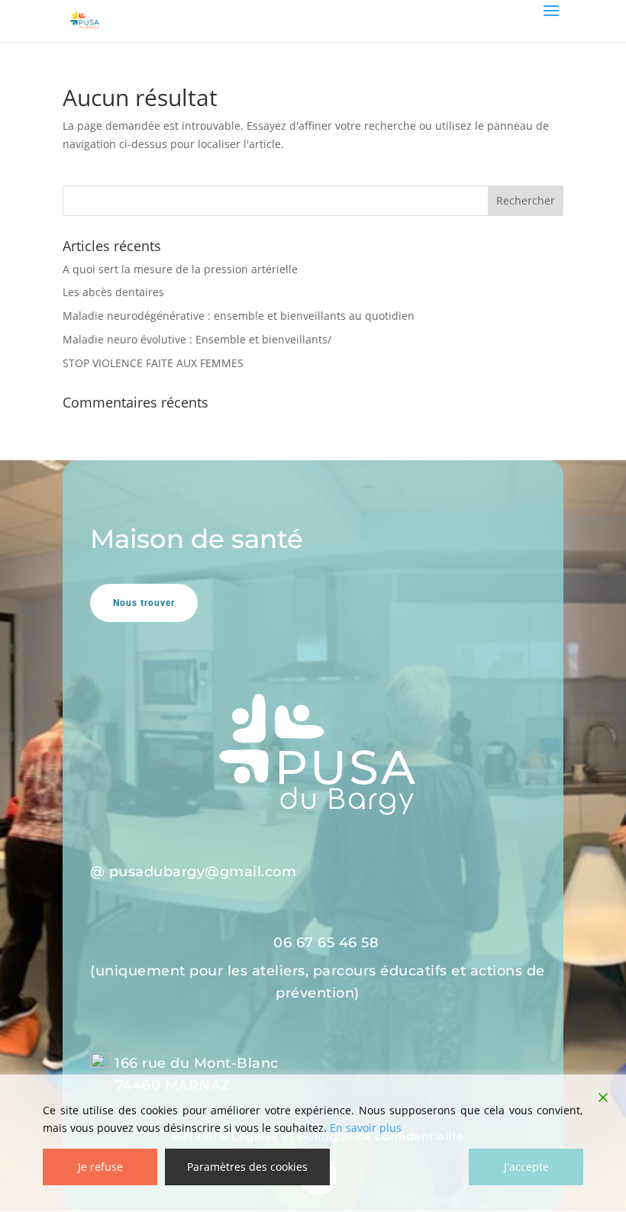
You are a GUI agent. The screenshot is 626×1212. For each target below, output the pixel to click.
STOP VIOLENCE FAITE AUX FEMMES (153, 363)
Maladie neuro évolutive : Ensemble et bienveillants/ (197, 339)
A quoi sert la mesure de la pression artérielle (180, 269)
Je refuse (100, 1166)
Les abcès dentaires (113, 292)
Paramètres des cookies (247, 1166)
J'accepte (526, 1166)
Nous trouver (144, 603)
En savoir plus (366, 1127)
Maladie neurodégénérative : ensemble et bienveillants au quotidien (239, 315)
